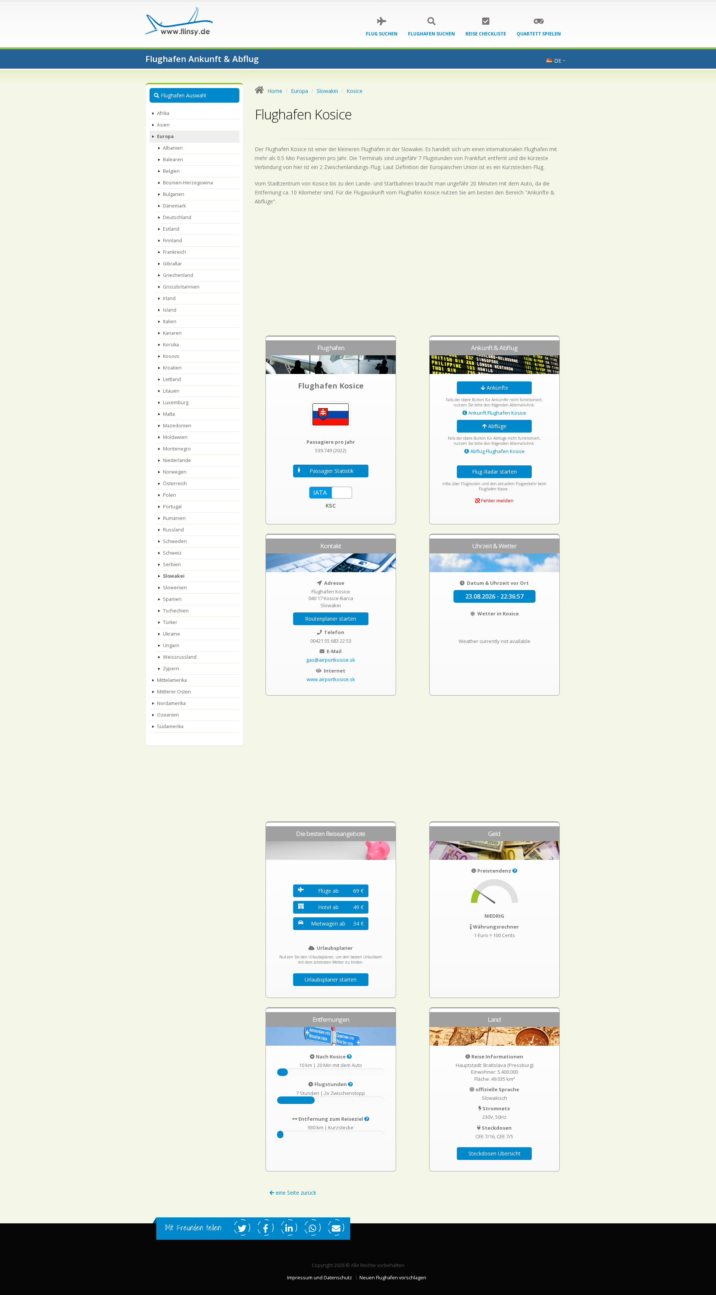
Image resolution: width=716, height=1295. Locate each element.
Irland (169, 298)
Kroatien (172, 368)
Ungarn (171, 645)
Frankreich (174, 252)
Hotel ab (340, 907)
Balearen (173, 159)
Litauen (171, 391)
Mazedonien (177, 425)
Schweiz (172, 553)
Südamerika (170, 726)
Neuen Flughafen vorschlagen (392, 1277)
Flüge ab (340, 890)
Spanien (172, 599)
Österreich (175, 483)
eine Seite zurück (295, 1192)
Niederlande (177, 460)
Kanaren (172, 333)
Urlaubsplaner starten (331, 979)
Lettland (172, 379)
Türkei (170, 622)
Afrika (163, 113)
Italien (169, 321)
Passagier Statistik (332, 470)
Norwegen (174, 472)
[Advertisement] (413, 274)
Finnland (172, 240)
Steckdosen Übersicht (494, 1153)
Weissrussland (180, 657)
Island (169, 310)
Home (274, 90)
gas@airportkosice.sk (330, 659)
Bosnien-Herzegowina (188, 183)
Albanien (173, 148)
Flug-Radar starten (494, 471)
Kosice (354, 90)
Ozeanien (168, 715)
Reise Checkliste (485, 34)
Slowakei (174, 576)
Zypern (171, 668)
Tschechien (176, 611)
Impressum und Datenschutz (319, 1277)
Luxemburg (175, 402)
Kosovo (171, 356)
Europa (165, 136)
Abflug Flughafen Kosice (497, 451)
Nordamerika (171, 703)
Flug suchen (382, 34)
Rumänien (174, 518)
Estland (171, 229)
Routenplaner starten (330, 618)
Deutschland (177, 217)
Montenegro (177, 449)
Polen (169, 495)
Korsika (171, 344)
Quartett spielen (538, 34)
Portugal (172, 506)
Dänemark (174, 206)
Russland (173, 530)
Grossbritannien (181, 287)
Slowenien (175, 587)
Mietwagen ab (337, 923)
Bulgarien (173, 194)
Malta (169, 414)
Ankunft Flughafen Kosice (496, 412)
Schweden (175, 541)
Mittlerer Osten (174, 692)
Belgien (171, 171)
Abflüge (496, 426)
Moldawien (175, 437)
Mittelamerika (172, 680)
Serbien (172, 564)
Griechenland (178, 275)
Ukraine (171, 634)
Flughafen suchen (431, 34)
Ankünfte (496, 387)
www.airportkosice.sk (331, 679)
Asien (163, 125)
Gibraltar (172, 263)
